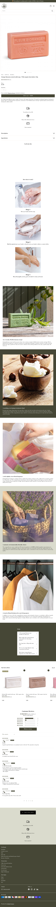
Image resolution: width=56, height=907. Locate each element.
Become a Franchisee (5, 858)
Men (2, 882)
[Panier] (50, 6)
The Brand (3, 849)
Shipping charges (11, 93)
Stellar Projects (10, 903)
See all (53, 667)
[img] (5, 738)
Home (2, 74)
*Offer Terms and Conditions (6, 863)
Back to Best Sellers (29, 812)
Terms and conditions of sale (6, 866)
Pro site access (4, 870)
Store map (3, 854)
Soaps (2, 877)
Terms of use (3, 865)
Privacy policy (3, 868)
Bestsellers (12, 74)
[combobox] (28, 11)
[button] (4, 79)
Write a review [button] (28, 729)
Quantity (3, 87)
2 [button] (26, 800)
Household (3, 880)
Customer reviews (4, 851)
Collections (7, 74)
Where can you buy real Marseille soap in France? (10, 856)
